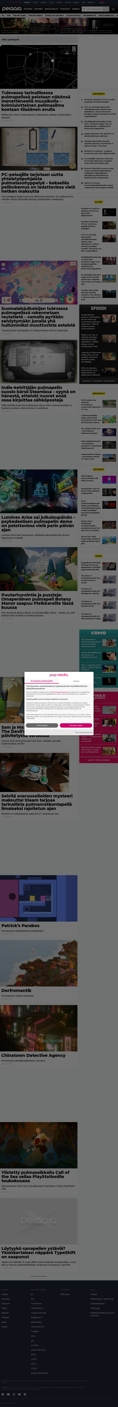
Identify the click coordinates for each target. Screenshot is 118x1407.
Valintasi (76, 681)
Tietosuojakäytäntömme (83, 732)
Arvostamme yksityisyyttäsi (42, 681)
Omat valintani (42, 725)
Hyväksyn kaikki (76, 725)
